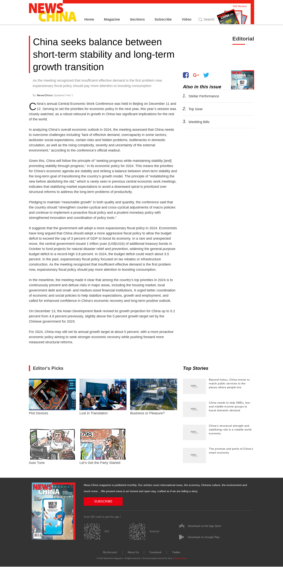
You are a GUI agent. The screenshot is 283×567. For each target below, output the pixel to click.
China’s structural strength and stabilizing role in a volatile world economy (230, 429)
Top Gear (195, 109)
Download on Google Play (203, 537)
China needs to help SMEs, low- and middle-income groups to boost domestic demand (230, 406)
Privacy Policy (180, 558)
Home (89, 19)
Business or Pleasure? (147, 413)
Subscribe (163, 19)
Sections (137, 19)
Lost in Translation (94, 413)
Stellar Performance (203, 96)
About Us (133, 552)
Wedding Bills (198, 122)
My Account (110, 552)
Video (187, 19)
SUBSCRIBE (103, 501)
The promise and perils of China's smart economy (231, 450)
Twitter (176, 552)
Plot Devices (38, 413)
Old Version (240, 6)
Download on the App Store (204, 525)
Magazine (112, 19)
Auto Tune (37, 463)
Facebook (155, 552)
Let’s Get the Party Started (100, 463)
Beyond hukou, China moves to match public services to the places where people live (229, 383)
